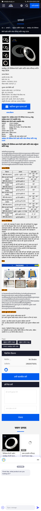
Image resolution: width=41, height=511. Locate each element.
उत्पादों (8, 28)
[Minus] (38, 459)
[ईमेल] (6, 369)
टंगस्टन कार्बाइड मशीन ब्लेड (10, 346)
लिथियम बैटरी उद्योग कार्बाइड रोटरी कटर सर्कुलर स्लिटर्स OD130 (10, 454)
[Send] (38, 507)
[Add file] (2, 507)
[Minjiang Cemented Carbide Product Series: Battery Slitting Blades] (24, 51)
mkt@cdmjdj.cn (9, 1)
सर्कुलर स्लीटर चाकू (24, 342)
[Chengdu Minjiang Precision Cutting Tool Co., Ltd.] (10, 5)
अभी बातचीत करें (35, 6)
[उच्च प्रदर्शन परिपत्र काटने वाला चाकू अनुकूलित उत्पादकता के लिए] (30, 442)
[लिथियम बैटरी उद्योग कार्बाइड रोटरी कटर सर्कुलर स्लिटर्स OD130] (11, 442)
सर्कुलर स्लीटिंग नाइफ (18, 28)
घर (2, 28)
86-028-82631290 (32, 1)
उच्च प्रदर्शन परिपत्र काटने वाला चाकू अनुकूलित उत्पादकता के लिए (29, 454)
